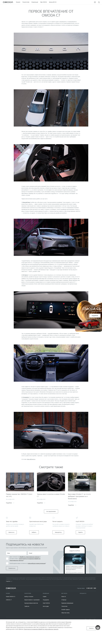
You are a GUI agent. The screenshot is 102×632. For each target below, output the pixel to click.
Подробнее (95, 315)
